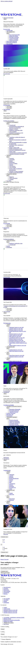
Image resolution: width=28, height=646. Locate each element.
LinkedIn (10, 611)
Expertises (5, 588)
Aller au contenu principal (6, 1)
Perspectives (6, 227)
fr (1, 544)
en (4, 539)
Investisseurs (6, 392)
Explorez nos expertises (8, 120)
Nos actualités (6, 598)
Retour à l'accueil (4, 559)
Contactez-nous (6, 470)
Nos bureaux (6, 458)
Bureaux (5, 593)
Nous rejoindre (6, 311)
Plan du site (6, 624)
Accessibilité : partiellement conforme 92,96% (13, 617)
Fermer (2, 629)
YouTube (10, 612)
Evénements (6, 602)
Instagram (10, 610)
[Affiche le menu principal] (22, 15)
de (4, 542)
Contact (5, 607)
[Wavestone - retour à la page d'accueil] (11, 15)
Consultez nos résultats (8, 405)
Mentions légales (7, 618)
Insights (5, 601)
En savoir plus (6, 29)
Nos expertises (6, 109)
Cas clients (5, 600)
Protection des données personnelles (11, 620)
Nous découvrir (6, 587)
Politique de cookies (8, 621)
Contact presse (6, 608)
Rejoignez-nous (7, 323)
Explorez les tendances (8, 239)
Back (5, 19)
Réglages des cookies (8, 622)
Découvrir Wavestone (8, 17)
